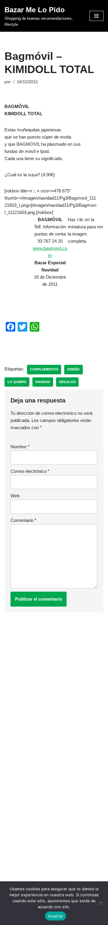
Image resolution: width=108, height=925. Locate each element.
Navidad (42, 382)
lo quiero (17, 382)
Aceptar (55, 916)
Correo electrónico (30, 471)
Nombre (19, 446)
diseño (73, 369)
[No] (101, 903)
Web (15, 495)
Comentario (23, 520)
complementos (44, 369)
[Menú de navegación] (96, 16)
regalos (67, 382)
